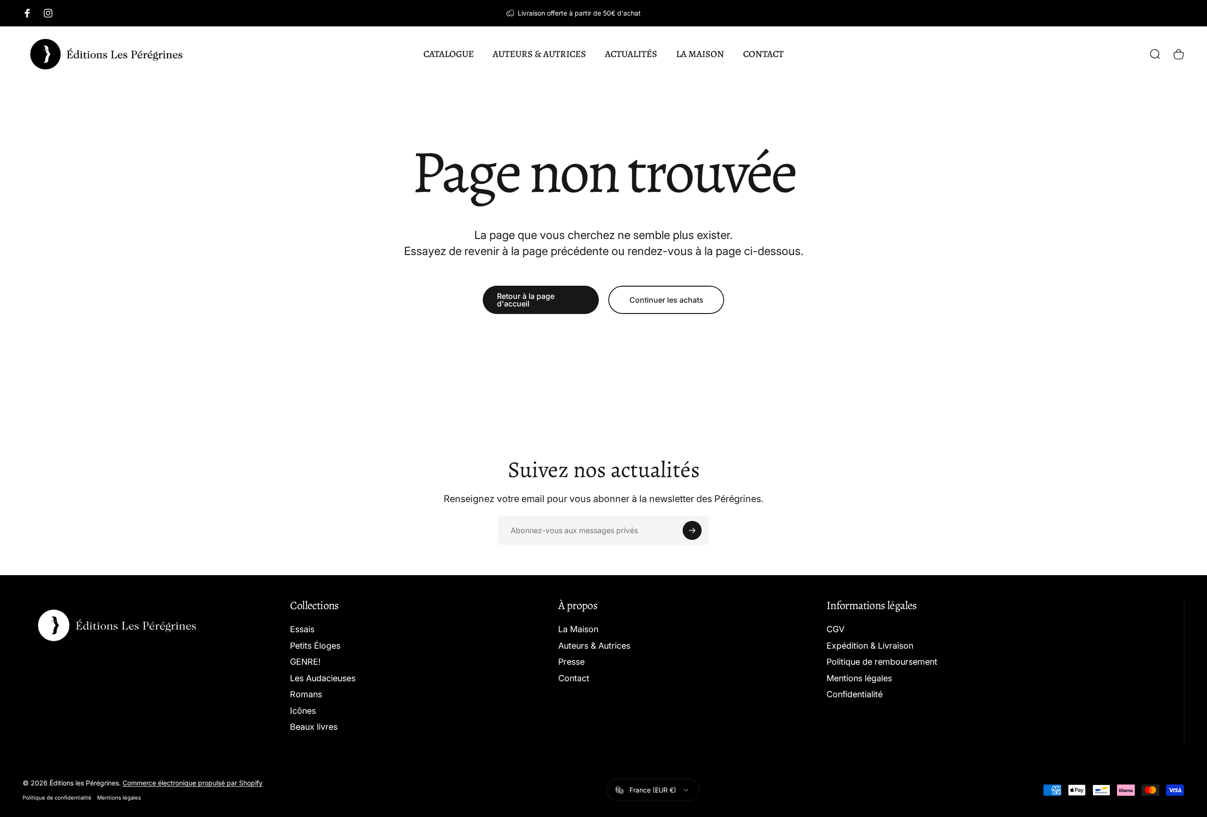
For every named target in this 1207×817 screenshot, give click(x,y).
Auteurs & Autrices (594, 646)
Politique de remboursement (882, 662)
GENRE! (305, 662)
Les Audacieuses (322, 678)
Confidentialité (855, 694)
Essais (302, 629)
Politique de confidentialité (57, 797)
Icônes (303, 711)
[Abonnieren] (692, 530)
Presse (571, 662)
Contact (573, 678)
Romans (306, 694)
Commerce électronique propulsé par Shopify (193, 783)
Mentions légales (859, 678)
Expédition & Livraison (870, 646)
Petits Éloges (315, 646)
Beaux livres (314, 727)
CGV (835, 629)
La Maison (578, 629)
